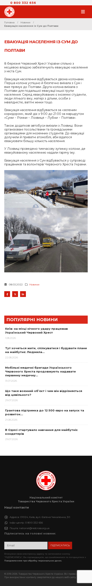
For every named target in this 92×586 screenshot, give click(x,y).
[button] (84, 11)
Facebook (7, 294)
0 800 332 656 (23, 2)
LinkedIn (23, 294)
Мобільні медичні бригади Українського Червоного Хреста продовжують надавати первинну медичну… (40, 371)
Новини (34, 284)
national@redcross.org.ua (34, 528)
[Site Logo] (10, 11)
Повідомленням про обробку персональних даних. (33, 560)
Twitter (15, 294)
